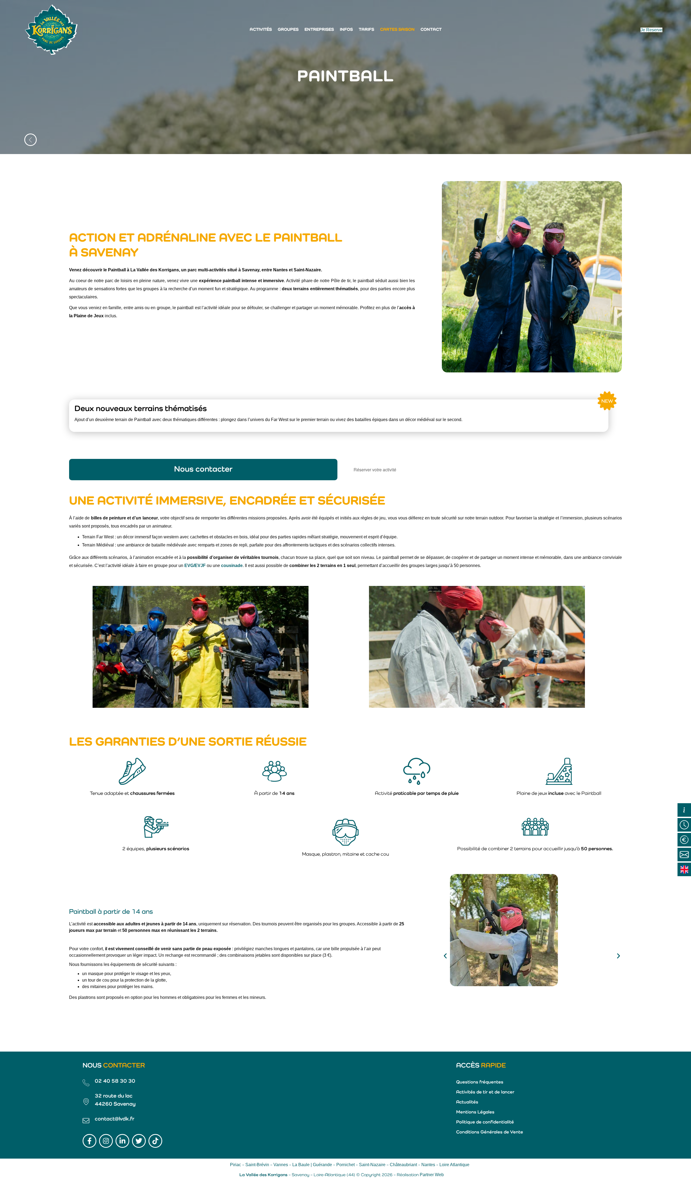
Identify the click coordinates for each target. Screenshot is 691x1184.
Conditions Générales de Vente (489, 1132)
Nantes (428, 1164)
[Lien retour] (30, 140)
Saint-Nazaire (372, 1164)
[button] (445, 956)
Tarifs (366, 30)
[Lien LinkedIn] (122, 1141)
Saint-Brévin (257, 1164)
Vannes (280, 1164)
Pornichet (345, 1164)
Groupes (288, 30)
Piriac (235, 1164)
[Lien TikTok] (155, 1141)
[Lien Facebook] (89, 1141)
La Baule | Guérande (312, 1164)
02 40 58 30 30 (115, 1081)
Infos (346, 30)
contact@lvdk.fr (114, 1119)
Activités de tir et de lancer (485, 1092)
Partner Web (432, 1174)
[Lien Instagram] (106, 1141)
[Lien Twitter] (139, 1141)
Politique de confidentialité (485, 1122)
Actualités (467, 1102)
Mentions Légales (475, 1112)
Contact (431, 30)
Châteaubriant (403, 1164)
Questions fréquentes (479, 1082)
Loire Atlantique (454, 1164)
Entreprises (319, 30)
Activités (261, 30)
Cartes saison (397, 30)
